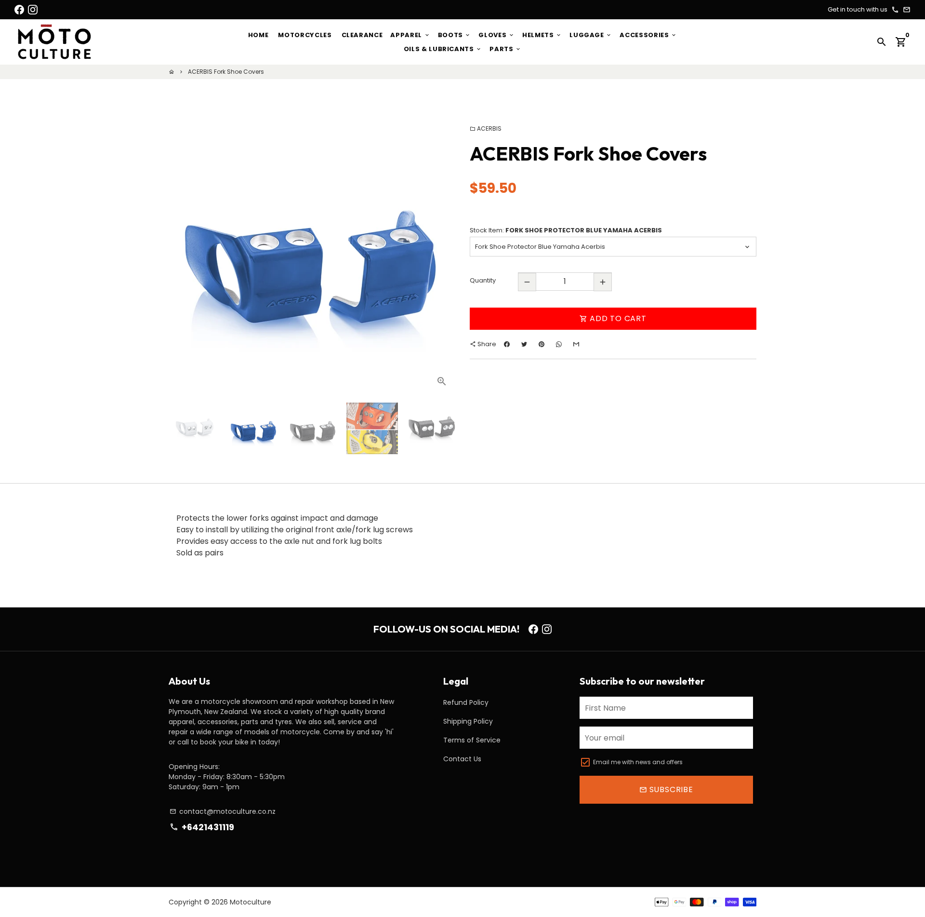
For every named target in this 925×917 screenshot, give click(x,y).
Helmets (542, 35)
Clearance (362, 35)
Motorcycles (304, 35)
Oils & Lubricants (443, 49)
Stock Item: (566, 230)
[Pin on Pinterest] (541, 344)
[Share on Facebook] (507, 344)
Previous (181, 252)
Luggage (590, 35)
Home (258, 35)
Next (442, 252)
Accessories (648, 35)
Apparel (410, 35)
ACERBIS (486, 128)
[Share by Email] (576, 344)
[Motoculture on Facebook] (19, 9)
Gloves (496, 35)
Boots (454, 35)
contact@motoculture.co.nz (223, 811)
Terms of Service (472, 740)
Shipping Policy (468, 721)
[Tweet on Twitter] (524, 344)
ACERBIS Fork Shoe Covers (226, 71)
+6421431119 (202, 827)
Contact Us (462, 759)
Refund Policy (466, 702)
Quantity (483, 280)
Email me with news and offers (638, 762)
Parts (505, 49)
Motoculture (250, 902)
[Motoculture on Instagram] (33, 9)
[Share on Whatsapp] (559, 344)
